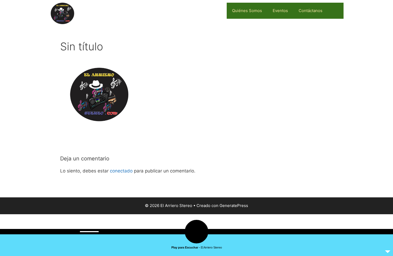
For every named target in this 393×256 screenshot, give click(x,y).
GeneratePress (233, 205)
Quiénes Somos (247, 10)
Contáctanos (310, 10)
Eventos (280, 10)
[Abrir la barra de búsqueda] (336, 11)
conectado (121, 171)
